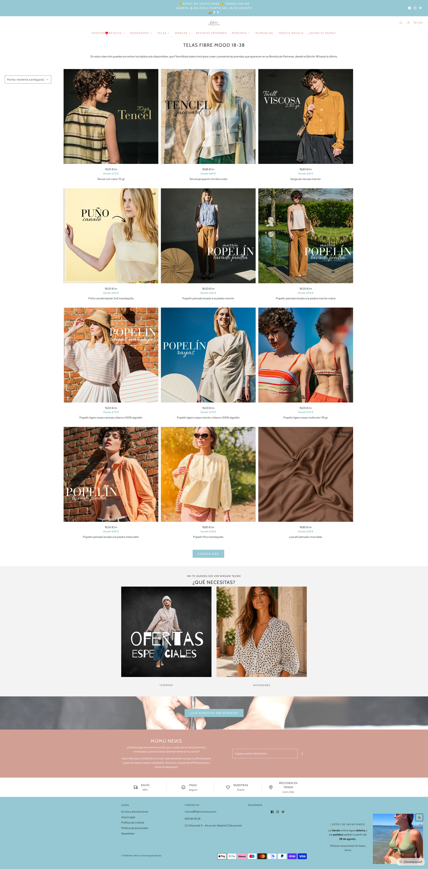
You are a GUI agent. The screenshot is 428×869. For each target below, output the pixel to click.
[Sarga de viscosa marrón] (305, 116)
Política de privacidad (134, 828)
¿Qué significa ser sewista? (214, 713)
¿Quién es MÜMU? (323, 33)
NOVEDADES (261, 685)
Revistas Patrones (211, 33)
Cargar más (208, 553)
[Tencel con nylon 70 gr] (111, 116)
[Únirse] (302, 753)
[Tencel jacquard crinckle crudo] (208, 116)
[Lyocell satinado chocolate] (305, 474)
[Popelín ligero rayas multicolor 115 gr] (305, 355)
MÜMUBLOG (264, 33)
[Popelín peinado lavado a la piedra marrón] (208, 235)
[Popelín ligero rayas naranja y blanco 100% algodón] (111, 355)
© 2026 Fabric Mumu (130, 855)
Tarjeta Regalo (291, 33)
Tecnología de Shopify (151, 855)
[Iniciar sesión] (408, 22)
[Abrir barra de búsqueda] (401, 23)
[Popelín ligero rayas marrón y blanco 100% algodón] (208, 355)
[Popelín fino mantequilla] (208, 474)
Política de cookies (132, 822)
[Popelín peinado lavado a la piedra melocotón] (111, 474)
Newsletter (128, 833)
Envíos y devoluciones (134, 811)
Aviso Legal (128, 817)
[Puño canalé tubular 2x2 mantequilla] (111, 235)
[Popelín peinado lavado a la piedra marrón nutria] (305, 235)
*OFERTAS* (166, 685)
